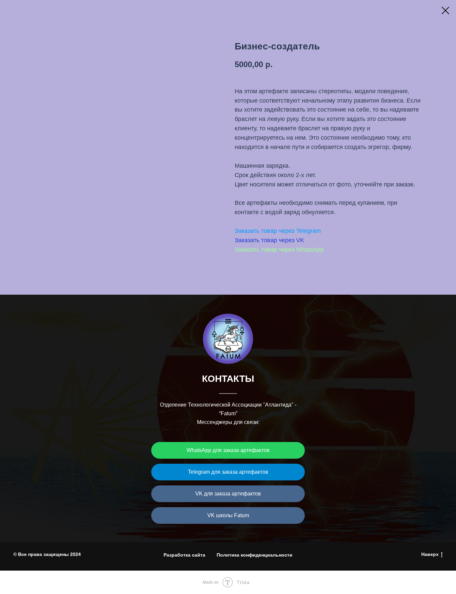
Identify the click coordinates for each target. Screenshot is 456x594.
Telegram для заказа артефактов (228, 472)
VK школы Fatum (228, 515)
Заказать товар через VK (269, 240)
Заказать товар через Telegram (278, 231)
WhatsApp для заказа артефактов (228, 450)
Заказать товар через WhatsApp (279, 249)
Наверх (430, 554)
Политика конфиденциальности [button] (254, 555)
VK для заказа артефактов (228, 493)
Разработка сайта (184, 555)
